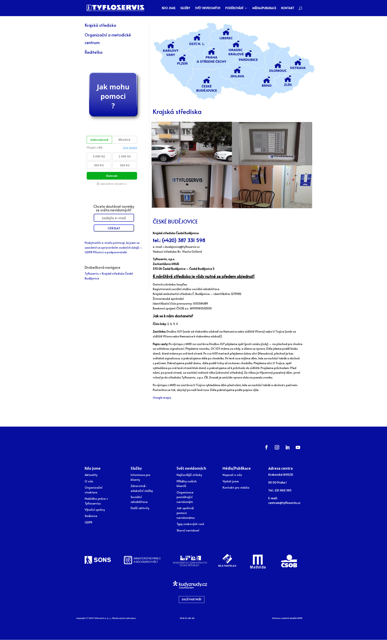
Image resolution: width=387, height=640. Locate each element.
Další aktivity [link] (140, 508)
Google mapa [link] (162, 397)
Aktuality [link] (91, 475)
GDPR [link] (88, 522)
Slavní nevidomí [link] (188, 530)
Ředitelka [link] (93, 52)
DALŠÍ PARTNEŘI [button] (191, 599)
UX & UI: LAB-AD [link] (187, 618)
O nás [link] (89, 481)
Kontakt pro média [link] (236, 487)
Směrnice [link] (91, 516)
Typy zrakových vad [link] (190, 524)
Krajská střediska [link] (100, 25)
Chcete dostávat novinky (113, 206)
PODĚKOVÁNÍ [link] (234, 8)
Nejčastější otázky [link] (189, 475)
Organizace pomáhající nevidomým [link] (185, 497)
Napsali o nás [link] (232, 475)
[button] (266, 447)
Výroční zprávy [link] (95, 509)
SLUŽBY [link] (185, 8)
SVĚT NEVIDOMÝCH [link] (207, 8)
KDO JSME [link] (168, 8)
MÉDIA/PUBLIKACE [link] (264, 8)
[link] (115, 7)
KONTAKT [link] (287, 8)
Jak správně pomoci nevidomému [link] (186, 513)
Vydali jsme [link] (231, 481)
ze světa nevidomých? (114, 209)
